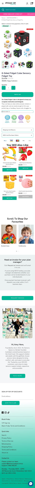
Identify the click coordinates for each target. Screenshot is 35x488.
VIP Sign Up (6, 423)
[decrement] (4, 88)
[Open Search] (2, 10)
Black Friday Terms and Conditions (13, 426)
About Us (5, 453)
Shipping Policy (7, 447)
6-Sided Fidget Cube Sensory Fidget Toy (12, 20)
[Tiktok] (8, 413)
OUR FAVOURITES (12, 18)
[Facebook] (3, 413)
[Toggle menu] (2, 3)
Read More (17, 376)
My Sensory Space (16, 483)
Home (3, 18)
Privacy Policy (6, 438)
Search (4, 435)
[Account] (27, 3)
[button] (30, 483)
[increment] (13, 88)
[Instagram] (6, 413)
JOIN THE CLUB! (10, 403)
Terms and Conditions (9, 450)
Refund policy (6, 444)
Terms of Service (7, 441)
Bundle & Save (5, 246)
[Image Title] (8, 234)
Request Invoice (17, 298)
